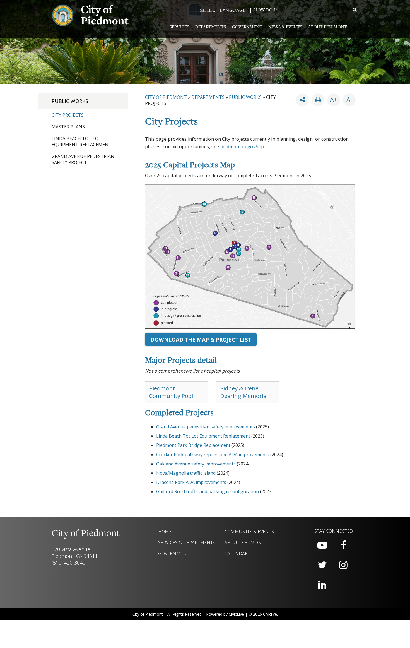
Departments (210, 27)
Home (165, 532)
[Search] (354, 10)
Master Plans (68, 127)
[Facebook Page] (343, 545)
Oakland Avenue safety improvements (196, 464)
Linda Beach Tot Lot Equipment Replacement (82, 141)
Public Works (70, 101)
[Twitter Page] (322, 565)
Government (247, 27)
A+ (333, 99)
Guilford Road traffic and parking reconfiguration (207, 491)
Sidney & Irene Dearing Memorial (244, 392)
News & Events (285, 27)
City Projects (68, 115)
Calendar (236, 553)
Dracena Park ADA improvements (191, 482)
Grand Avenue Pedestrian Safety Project (83, 159)
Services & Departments (186, 542)
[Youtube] (322, 545)
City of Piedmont (166, 97)
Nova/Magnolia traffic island (186, 473)
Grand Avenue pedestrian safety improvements (205, 427)
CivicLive (236, 614)
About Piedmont (327, 27)
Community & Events (249, 532)
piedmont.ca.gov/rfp (242, 146)
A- (347, 98)
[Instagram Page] (343, 565)
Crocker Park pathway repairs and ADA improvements (212, 455)
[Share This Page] (302, 99)
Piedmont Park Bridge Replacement (193, 445)
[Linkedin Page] (322, 585)
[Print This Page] (318, 99)
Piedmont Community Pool (171, 392)
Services (179, 27)
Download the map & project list (201, 339)
